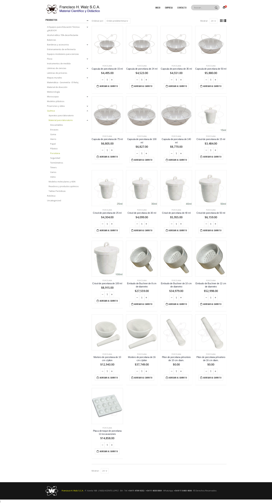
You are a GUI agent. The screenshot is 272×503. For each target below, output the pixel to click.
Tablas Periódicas (57, 191)
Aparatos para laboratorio (61, 115)
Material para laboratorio (61, 120)
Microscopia (53, 96)
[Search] (216, 7)
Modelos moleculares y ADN (62, 181)
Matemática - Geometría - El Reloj (62, 82)
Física (49, 58)
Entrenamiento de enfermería (61, 49)
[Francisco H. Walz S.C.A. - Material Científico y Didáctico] (73, 9)
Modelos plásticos (55, 101)
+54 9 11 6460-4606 (183, 490)
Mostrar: (204, 21)
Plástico (54, 148)
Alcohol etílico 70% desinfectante (62, 35)
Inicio (157, 7)
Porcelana (107, 66)
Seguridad (55, 158)
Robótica (51, 195)
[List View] (225, 20)
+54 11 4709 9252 (136, 490)
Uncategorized (54, 200)
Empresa (169, 7)
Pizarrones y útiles (56, 106)
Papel (53, 143)
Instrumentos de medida (59, 63)
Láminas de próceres (57, 72)
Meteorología (53, 91)
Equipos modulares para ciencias (63, 54)
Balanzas (51, 39)
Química (51, 110)
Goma (53, 134)
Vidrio (53, 176)
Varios (53, 172)
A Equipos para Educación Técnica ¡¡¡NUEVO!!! (63, 29)
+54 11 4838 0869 (154, 490)
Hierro (53, 139)
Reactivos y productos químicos (64, 186)
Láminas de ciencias (56, 68)
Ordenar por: (98, 21)
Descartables (56, 124)
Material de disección (57, 87)
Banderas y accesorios (58, 44)
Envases (54, 129)
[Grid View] (221, 20)
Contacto (182, 7)
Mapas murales (54, 77)
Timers (53, 167)
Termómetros (56, 162)
